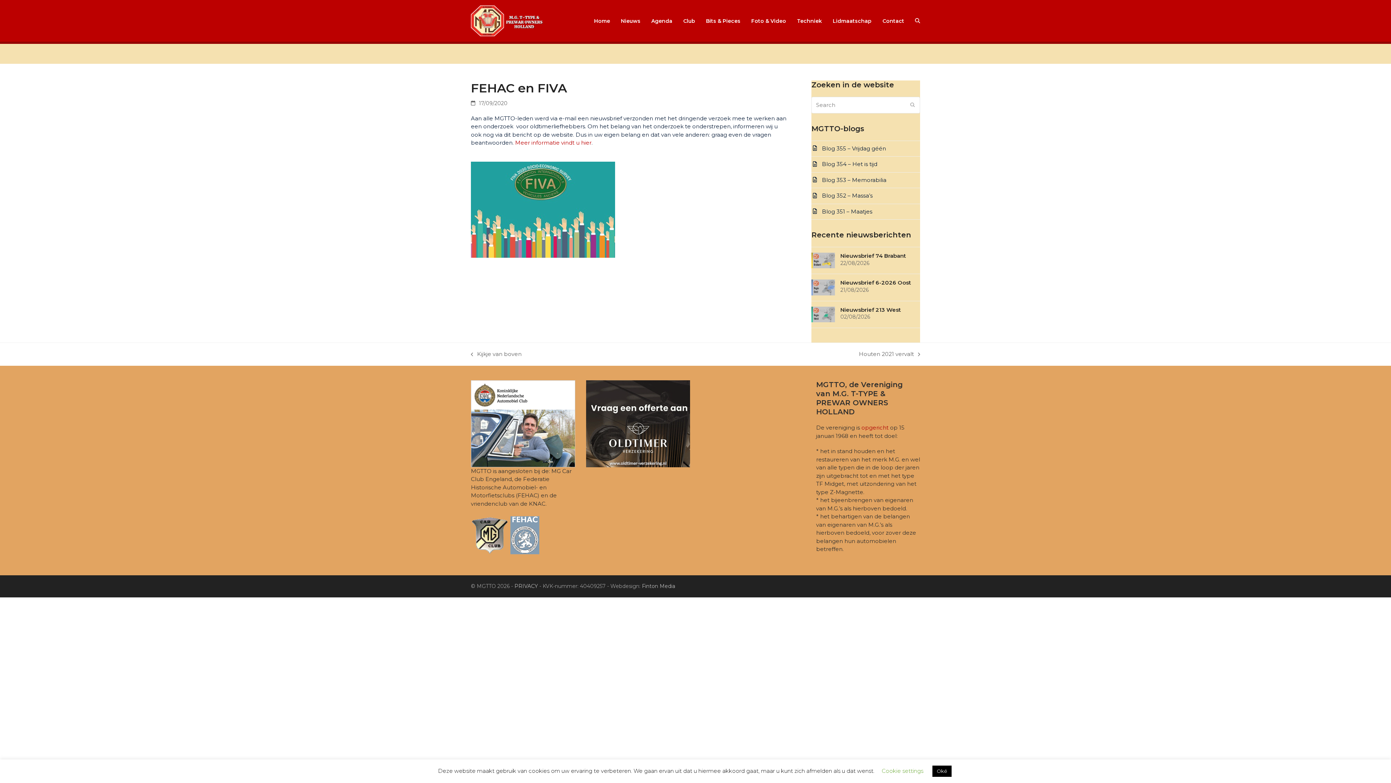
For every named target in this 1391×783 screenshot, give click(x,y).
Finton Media (658, 586)
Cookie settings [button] (902, 770)
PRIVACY (526, 586)
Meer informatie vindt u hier (553, 142)
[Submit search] (912, 105)
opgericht (875, 427)
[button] (918, 21)
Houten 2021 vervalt (886, 355)
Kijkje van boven (496, 355)
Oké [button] (942, 771)
